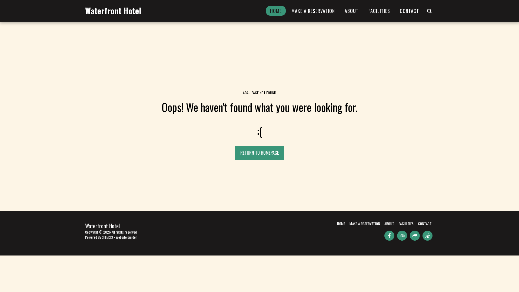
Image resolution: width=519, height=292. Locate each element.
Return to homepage (259, 152)
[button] (429, 10)
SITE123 (107, 237)
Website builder (126, 237)
